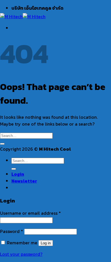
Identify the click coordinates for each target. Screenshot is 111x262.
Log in (46, 243)
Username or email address (30, 213)
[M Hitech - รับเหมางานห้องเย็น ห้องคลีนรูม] (23, 16)
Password (11, 231)
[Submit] (2, 144)
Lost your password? (21, 254)
